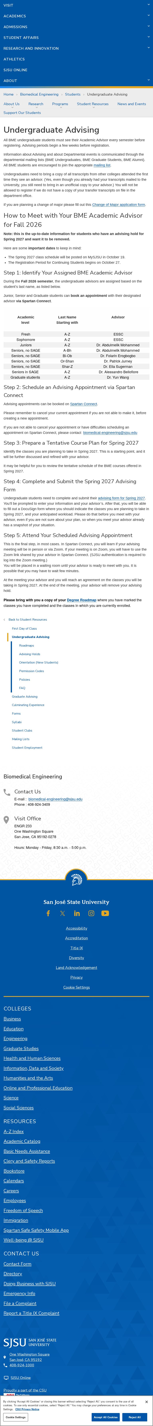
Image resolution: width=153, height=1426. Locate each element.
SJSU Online (15, 70)
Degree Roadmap (81, 599)
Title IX (76, 948)
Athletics (14, 59)
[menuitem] (12, 104)
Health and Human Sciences (32, 1058)
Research (35, 104)
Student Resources (93, 104)
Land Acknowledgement (76, 967)
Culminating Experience (28, 705)
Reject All (135, 1417)
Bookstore (14, 1171)
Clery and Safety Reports (29, 1161)
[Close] (146, 1401)
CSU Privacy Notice (27, 1409)
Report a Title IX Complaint (31, 1313)
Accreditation (76, 938)
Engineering (15, 1038)
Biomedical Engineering (39, 94)
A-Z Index (14, 1131)
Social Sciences (19, 1108)
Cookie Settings (76, 987)
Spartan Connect (83, 404)
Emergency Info (19, 1293)
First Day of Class (24, 628)
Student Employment (27, 748)
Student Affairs (21, 37)
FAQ (22, 688)
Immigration (16, 1220)
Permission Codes (31, 671)
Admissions (15, 27)
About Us (12, 104)
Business (12, 1019)
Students (72, 94)
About (10, 80)
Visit (9, 5)
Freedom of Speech (23, 1210)
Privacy (76, 977)
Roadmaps (26, 645)
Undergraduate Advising (30, 637)
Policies (24, 679)
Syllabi (17, 722)
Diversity (76, 958)
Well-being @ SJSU (24, 1240)
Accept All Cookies (106, 1417)
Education (14, 1029)
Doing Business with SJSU (30, 1284)
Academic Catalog (22, 1141)
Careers (11, 1191)
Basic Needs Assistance (27, 1151)
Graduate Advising (24, 696)
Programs (60, 104)
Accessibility (76, 928)
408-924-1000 (22, 1365)
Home (9, 94)
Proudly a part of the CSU (25, 1390)
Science (11, 1098)
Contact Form (17, 1264)
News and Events (132, 104)
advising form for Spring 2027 (121, 498)
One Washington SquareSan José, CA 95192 (30, 1357)
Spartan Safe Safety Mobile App (36, 1230)
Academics (15, 16)
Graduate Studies (21, 1048)
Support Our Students (22, 112)
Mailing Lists (20, 739)
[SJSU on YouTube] (105, 913)
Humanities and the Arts (28, 1078)
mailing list (102, 165)
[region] (76, 1410)
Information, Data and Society (34, 1068)
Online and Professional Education (38, 1088)
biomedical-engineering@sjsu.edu (110, 433)
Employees (15, 1200)
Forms (16, 713)
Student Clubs (22, 730)
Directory (13, 1274)
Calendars (14, 1181)
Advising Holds (29, 654)
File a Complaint (20, 1303)
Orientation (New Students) (38, 662)
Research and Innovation (31, 48)
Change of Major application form (118, 205)
